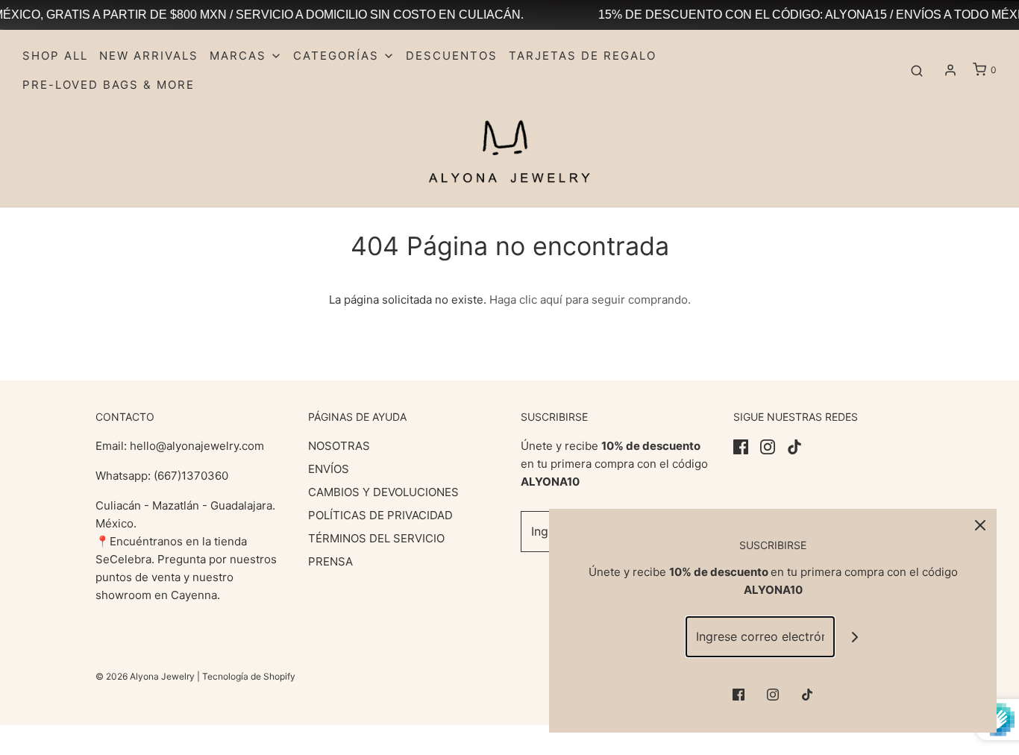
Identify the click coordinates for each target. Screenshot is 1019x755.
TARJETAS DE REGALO (582, 55)
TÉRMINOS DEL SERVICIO (376, 538)
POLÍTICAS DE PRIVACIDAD (380, 515)
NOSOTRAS (339, 446)
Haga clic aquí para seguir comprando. (590, 299)
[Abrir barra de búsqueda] (916, 70)
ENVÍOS (328, 469)
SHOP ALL (55, 55)
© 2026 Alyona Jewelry (146, 676)
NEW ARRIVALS (148, 55)
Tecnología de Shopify (248, 676)
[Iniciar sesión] (950, 70)
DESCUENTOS (452, 55)
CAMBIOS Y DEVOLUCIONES (383, 492)
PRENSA (330, 561)
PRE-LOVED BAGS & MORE (108, 85)
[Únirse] (855, 636)
